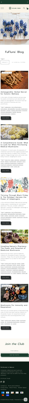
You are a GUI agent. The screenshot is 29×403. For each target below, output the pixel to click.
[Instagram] (4, 382)
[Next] (27, 2)
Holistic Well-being (16, 110)
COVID (14, 265)
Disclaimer (3, 389)
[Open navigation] (3, 8)
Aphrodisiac (4, 108)
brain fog (7, 160)
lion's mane (21, 268)
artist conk (8, 263)
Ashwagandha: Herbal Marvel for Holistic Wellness (14, 93)
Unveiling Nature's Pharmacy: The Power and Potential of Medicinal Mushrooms (14, 248)
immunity (5, 62)
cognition (16, 160)
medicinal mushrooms (10, 163)
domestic (3, 110)
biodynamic (24, 108)
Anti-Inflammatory (16, 107)
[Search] (23, 8)
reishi (11, 166)
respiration (7, 323)
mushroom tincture (17, 164)
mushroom (20, 163)
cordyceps (23, 160)
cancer (18, 263)
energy (2, 161)
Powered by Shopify (20, 399)
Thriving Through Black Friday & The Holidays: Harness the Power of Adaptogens (14, 197)
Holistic (8, 110)
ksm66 (14, 112)
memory (3, 270)
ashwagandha (11, 108)
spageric (13, 113)
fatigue (7, 161)
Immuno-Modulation (6, 112)
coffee (6, 215)
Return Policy (13, 387)
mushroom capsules (6, 164)
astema (14, 320)
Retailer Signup (22, 387)
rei (11, 273)
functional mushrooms (18, 266)
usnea (14, 323)
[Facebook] (1, 382)
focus (2, 266)
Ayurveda (18, 108)
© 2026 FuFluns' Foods (7, 399)
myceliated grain (5, 166)
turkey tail (16, 166)
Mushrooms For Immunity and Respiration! (14, 306)
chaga (12, 160)
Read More (5, 118)
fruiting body (12, 161)
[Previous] (1, 2)
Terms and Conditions (14, 385)
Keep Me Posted (14, 355)
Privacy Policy (4, 387)
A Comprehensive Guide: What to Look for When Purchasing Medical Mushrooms (14, 145)
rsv (11, 323)
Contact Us (4, 385)
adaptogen (8, 107)
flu (5, 322)
